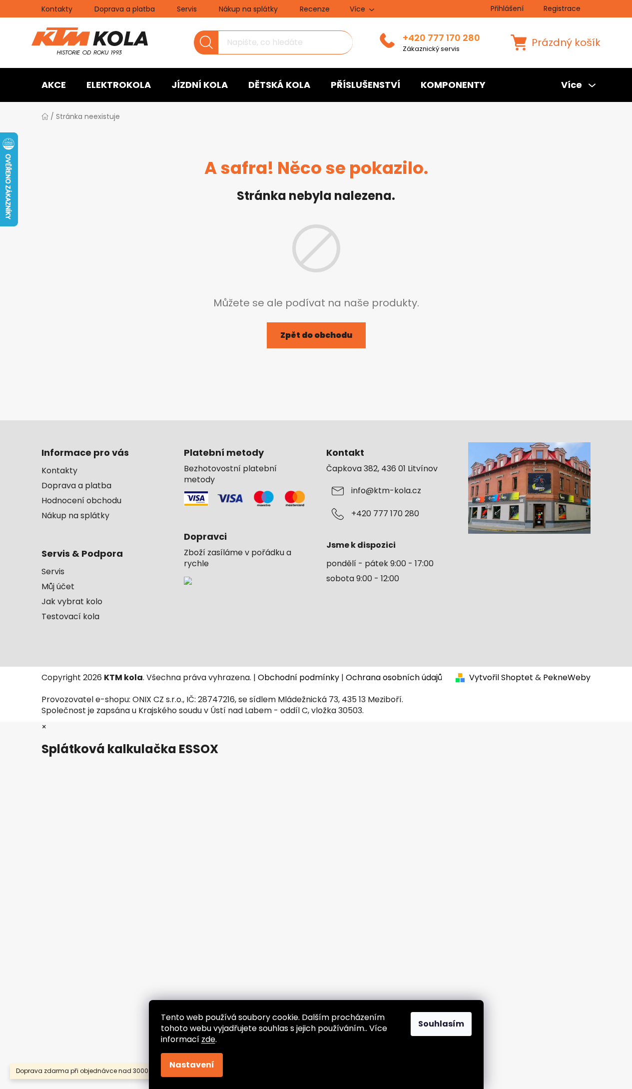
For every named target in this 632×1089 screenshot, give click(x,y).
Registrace (562, 8)
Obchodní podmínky (298, 677)
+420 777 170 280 (441, 38)
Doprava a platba (124, 9)
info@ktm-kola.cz (386, 490)
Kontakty (56, 9)
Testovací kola (70, 616)
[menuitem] (53, 85)
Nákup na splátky (248, 9)
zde (208, 1039)
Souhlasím (441, 1024)
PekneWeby (567, 677)
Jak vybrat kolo (71, 601)
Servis (187, 9)
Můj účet (57, 586)
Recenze (315, 9)
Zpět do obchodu (316, 335)
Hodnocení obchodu (81, 500)
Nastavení (191, 1065)
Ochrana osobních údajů (394, 677)
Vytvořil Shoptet (501, 677)
